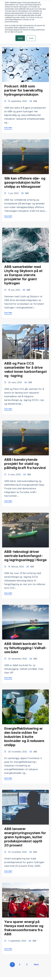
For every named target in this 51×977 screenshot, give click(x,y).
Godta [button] (20, 38)
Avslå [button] (31, 38)
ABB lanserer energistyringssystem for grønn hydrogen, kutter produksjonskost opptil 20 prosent (25, 837)
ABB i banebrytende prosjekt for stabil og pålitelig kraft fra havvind (25, 463)
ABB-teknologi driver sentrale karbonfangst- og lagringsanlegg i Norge (25, 556)
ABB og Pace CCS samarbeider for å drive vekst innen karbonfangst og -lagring (25, 369)
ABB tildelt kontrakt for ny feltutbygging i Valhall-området (25, 648)
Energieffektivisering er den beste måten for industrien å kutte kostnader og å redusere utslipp (24, 736)
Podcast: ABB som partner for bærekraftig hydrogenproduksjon (23, 90)
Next (36, 964)
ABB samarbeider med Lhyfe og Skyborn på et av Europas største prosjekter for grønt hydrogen (23, 275)
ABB (35, 101)
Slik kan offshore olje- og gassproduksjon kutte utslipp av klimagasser (24, 182)
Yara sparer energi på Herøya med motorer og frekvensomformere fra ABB (23, 928)
